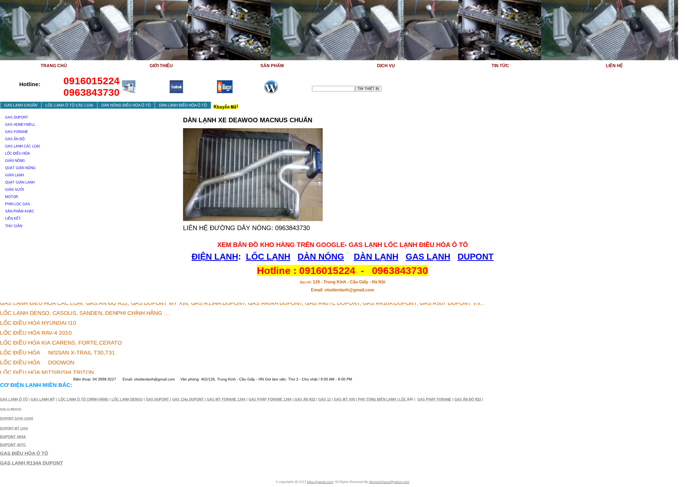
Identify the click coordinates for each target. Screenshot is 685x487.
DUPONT (476, 256)
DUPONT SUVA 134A (16, 418)
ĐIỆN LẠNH (215, 256)
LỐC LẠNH (268, 256)
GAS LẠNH (428, 256)
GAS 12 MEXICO (10, 409)
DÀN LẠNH (376, 256)
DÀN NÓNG (321, 256)
